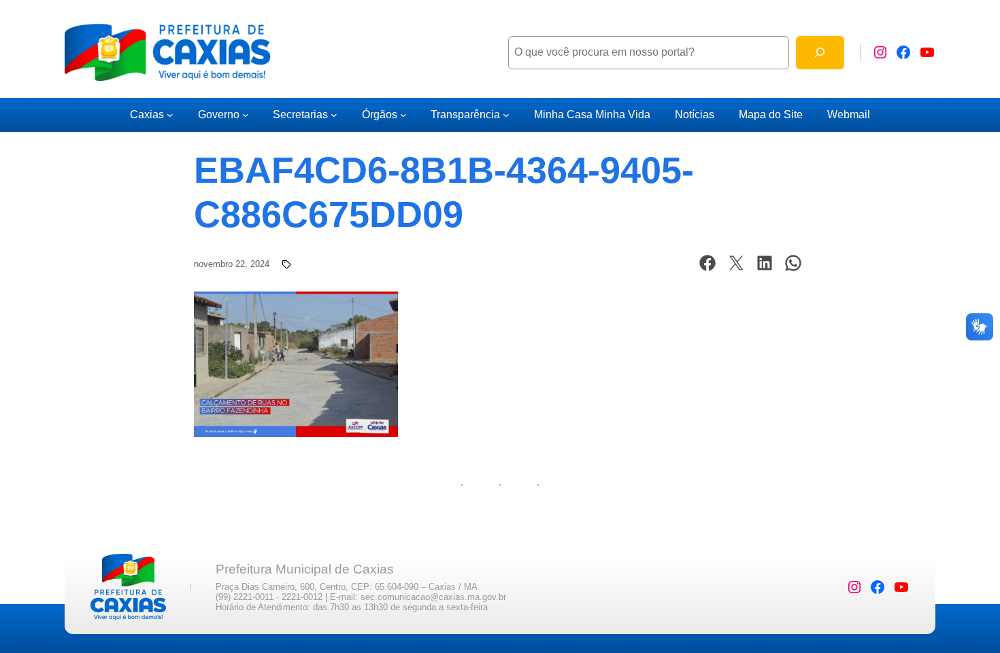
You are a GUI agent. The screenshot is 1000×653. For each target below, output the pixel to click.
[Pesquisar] (820, 52)
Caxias (147, 114)
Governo (218, 114)
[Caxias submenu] (170, 114)
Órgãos (379, 114)
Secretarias (300, 114)
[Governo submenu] (245, 114)
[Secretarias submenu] (334, 114)
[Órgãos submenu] (403, 114)
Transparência (465, 114)
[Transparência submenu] (506, 114)
